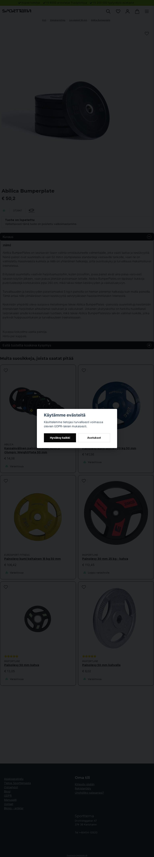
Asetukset (94, 437)
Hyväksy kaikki (60, 437)
